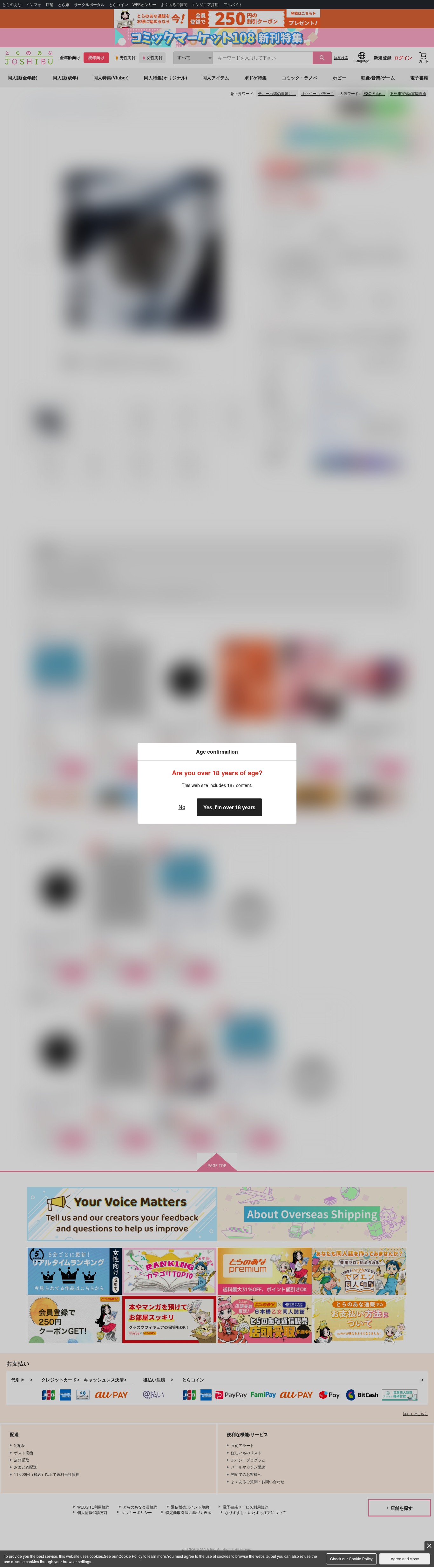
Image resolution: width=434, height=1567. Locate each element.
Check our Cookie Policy (351, 1558)
